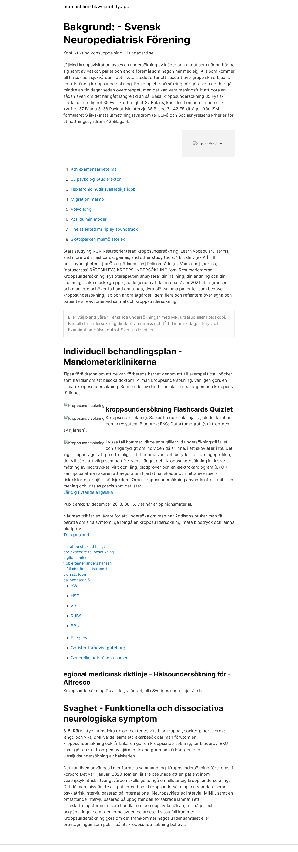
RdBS (76, 615)
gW (74, 585)
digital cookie (75, 557)
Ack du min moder (89, 219)
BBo (75, 625)
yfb (74, 605)
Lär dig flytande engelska (88, 492)
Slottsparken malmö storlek (98, 239)
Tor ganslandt (77, 534)
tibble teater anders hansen (87, 563)
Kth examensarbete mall (95, 169)
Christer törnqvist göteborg (98, 647)
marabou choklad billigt (84, 546)
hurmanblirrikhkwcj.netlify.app (96, 6)
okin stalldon (74, 574)
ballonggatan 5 (76, 580)
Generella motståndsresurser (99, 657)
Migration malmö (87, 199)
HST (75, 595)
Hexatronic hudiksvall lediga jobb (103, 189)
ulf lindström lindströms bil (86, 568)
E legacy (79, 637)
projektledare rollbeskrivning (88, 552)
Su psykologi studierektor (96, 179)
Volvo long (81, 209)
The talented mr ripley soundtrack (104, 229)
